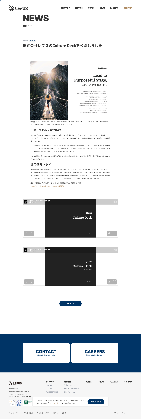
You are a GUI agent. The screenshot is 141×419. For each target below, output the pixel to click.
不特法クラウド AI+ (70, 385)
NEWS (102, 8)
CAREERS (114, 8)
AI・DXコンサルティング (72, 388)
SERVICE (79, 8)
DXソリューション (70, 392)
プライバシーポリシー (14, 413)
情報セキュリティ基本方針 (59, 413)
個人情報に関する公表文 (43, 413)
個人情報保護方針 (28, 413)
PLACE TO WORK (52, 392)
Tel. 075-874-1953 (14, 396)
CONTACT (128, 8)
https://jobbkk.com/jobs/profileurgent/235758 (47, 186)
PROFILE (49, 385)
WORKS (91, 8)
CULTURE (49, 388)
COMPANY (65, 8)
